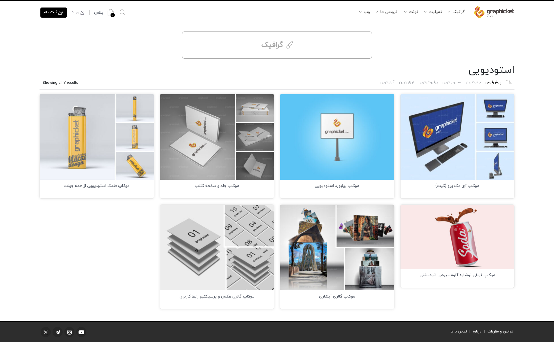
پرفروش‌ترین (428, 82)
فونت (413, 12)
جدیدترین (473, 82)
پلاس (98, 12)
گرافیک (458, 12)
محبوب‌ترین (451, 82)
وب (367, 12)
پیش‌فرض (493, 82)
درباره (477, 331)
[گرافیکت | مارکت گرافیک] (493, 12)
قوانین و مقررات (500, 331)
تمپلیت (435, 12)
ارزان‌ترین (406, 82)
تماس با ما (459, 331)
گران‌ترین (387, 82)
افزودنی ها (389, 12)
